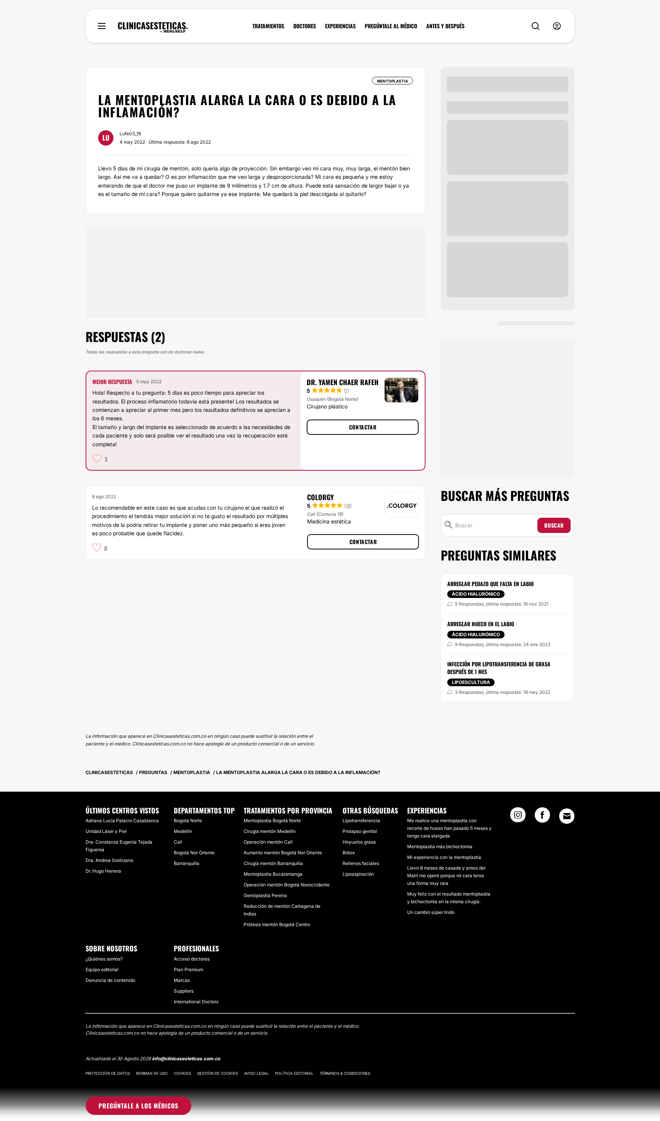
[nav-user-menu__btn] (557, 26)
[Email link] (566, 816)
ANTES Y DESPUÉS (445, 26)
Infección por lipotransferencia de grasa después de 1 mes (498, 668)
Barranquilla (186, 863)
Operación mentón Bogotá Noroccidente (287, 885)
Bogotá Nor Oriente (194, 852)
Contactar (362, 427)
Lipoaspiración (358, 874)
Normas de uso (152, 1073)
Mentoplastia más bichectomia (439, 846)
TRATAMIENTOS (268, 26)
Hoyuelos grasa (359, 842)
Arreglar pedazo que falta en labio (490, 584)
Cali (178, 842)
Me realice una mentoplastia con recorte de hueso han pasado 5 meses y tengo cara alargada (449, 828)
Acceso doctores (192, 959)
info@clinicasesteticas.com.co (186, 1058)
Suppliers (184, 991)
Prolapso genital (360, 831)
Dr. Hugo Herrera (103, 871)
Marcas (182, 980)
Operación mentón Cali (268, 842)
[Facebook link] (542, 817)
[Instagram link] (518, 817)
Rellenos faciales (361, 863)
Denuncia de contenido (110, 980)
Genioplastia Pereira (265, 895)
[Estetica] (153, 27)
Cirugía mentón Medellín (270, 831)
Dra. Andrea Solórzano (109, 860)
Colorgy (320, 497)
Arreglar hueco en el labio (480, 624)
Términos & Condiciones (345, 1073)
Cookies (182, 1073)
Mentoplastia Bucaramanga (273, 874)
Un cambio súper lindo (431, 912)
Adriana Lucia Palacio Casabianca (122, 820)
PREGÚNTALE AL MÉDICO (391, 26)
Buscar (554, 525)
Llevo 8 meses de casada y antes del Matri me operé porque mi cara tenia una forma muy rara (446, 875)
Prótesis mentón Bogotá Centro (277, 924)
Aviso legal (256, 1073)
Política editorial (294, 1073)
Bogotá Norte (188, 820)
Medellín (183, 831)
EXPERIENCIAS (340, 26)
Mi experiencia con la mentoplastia (444, 857)
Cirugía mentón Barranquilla (273, 863)
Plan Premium (188, 969)
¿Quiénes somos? (104, 959)
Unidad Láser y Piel (106, 831)
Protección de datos (108, 1073)
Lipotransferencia (361, 820)
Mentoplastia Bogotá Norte (272, 820)
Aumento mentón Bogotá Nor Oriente (283, 852)
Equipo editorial (102, 969)
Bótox (349, 852)
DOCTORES (304, 26)
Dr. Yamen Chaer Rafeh (343, 382)
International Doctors (196, 1001)
